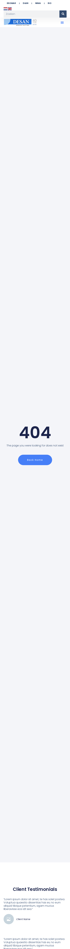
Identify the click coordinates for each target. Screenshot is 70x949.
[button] (62, 22)
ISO (49, 3)
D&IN (25, 3)
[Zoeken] (63, 14)
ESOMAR (11, 3)
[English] (10, 8)
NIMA (38, 3)
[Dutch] (6, 8)
